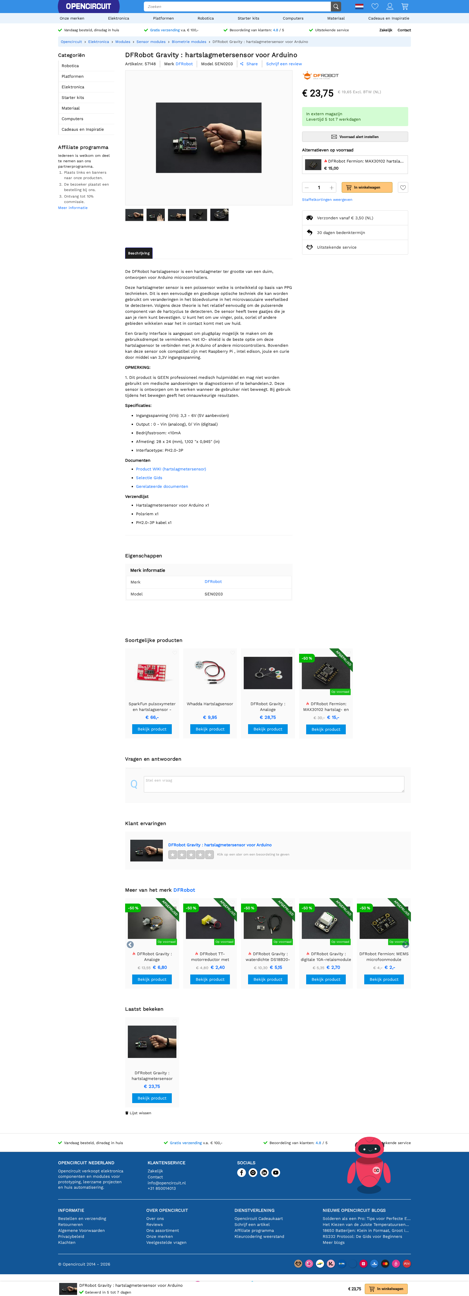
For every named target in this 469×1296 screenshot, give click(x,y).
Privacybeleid (71, 1236)
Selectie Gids (149, 477)
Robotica (206, 18)
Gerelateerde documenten (162, 486)
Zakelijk (385, 30)
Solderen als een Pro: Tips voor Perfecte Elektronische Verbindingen (367, 1218)
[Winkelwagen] (400, 7)
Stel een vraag (159, 780)
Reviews (154, 1224)
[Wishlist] (370, 7)
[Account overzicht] (385, 7)
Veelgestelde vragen (166, 1242)
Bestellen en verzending (82, 1218)
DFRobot (213, 581)
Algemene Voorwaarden (81, 1230)
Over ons (155, 1218)
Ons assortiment (162, 1230)
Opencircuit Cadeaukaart (258, 1218)
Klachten (66, 1242)
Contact (404, 30)
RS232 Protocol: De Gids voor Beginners (362, 1236)
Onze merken (72, 18)
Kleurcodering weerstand (259, 1236)
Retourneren (70, 1224)
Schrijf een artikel (252, 1224)
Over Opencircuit (167, 1210)
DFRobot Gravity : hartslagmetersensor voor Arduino (220, 844)
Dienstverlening (254, 1210)
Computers (293, 18)
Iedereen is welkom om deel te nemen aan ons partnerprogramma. (84, 160)
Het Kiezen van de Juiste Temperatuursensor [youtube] (367, 1224)
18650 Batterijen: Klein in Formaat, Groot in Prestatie (367, 1230)
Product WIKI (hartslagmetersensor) (171, 469)
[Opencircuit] (88, 6)
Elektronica (118, 18)
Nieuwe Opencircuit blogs (354, 1210)
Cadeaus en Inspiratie (388, 18)
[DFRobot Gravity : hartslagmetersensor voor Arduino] (134, 214)
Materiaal (336, 18)
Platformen (163, 18)
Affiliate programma (254, 1230)
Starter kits (248, 18)
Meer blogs (334, 1242)
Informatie (71, 1210)
